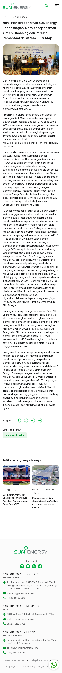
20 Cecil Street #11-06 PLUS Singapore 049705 (30, 614)
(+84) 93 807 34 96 (16, 652)
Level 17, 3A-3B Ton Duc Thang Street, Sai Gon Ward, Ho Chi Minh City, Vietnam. (32, 642)
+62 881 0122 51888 (16, 623)
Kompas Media (14, 435)
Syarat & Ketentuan (14, 660)
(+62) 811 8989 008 (16, 598)
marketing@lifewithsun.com (20, 593)
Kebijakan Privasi (39, 660)
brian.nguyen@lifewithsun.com (22, 648)
